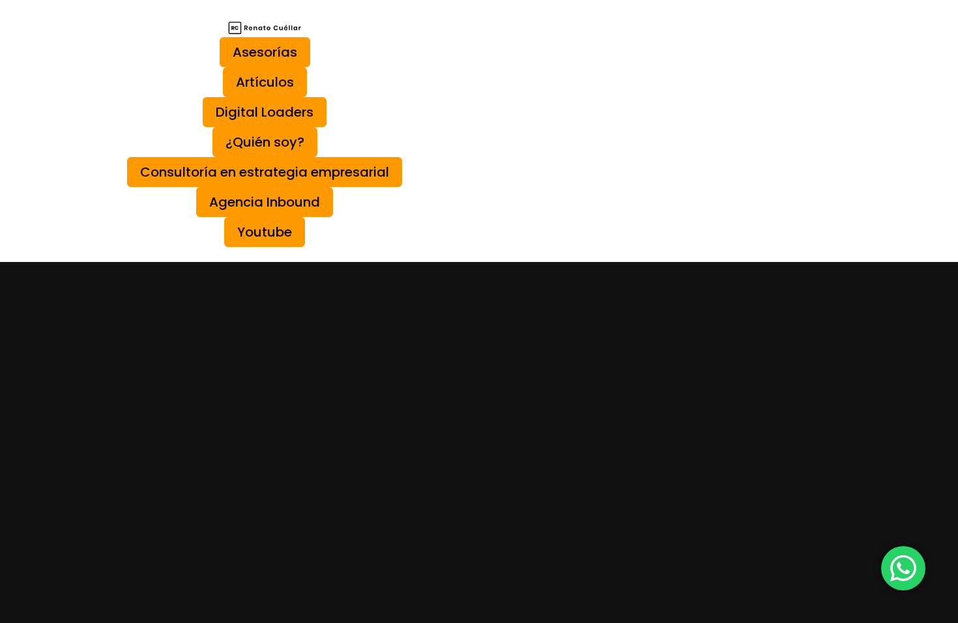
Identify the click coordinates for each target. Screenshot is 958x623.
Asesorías (265, 52)
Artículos (265, 82)
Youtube (264, 232)
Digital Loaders (264, 112)
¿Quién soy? (264, 142)
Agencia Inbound (264, 202)
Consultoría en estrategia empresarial (264, 172)
